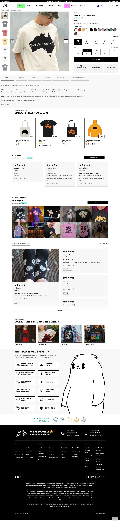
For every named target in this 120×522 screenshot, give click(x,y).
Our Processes (42, 457)
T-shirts (82, 491)
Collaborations (30, 457)
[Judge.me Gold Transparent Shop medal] (69, 419)
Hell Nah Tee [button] (66, 294)
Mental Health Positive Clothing (88, 458)
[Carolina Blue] (107, 29)
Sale (67, 5)
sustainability (80, 485)
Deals (81, 5)
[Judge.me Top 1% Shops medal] (76, 419)
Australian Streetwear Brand (87, 450)
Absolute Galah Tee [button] (67, 270)
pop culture (76, 491)
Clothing (28, 5)
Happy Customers (41, 452)
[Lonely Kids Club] (4, 5)
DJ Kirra (76, 13)
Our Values (41, 460)
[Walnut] (75, 33)
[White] (87, 29)
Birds (27, 454)
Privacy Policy (76, 451)
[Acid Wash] (95, 29)
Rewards (51, 454)
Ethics (50, 448)
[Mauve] (114, 29)
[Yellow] (83, 29)
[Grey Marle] (99, 29)
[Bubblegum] (103, 29)
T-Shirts (17, 448)
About (73, 5)
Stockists (51, 451)
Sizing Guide (64, 448)
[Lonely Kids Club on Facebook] (18, 477)
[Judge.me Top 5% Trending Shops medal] (83, 419)
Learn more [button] (95, 23)
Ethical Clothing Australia (100, 455)
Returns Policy (76, 448)
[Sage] (111, 29)
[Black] (91, 29)
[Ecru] (75, 29)
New (20, 5)
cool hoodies (87, 491)
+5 (50, 145)
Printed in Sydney (87, 465)
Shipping (63, 451)
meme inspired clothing (48, 494)
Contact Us (64, 457)
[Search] (108, 6)
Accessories (39, 5)
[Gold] (86, 144)
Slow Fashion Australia (99, 460)
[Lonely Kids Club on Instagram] (15, 477)
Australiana (29, 451)
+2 (96, 144)
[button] (66, 41)
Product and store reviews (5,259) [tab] (21, 243)
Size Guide (115, 47)
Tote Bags (28, 448)
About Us (40, 448)
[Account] (112, 6)
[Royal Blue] (46, 145)
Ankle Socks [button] (17, 303)
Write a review (94, 157)
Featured (50, 5)
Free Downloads (53, 457)
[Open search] (96, 243)
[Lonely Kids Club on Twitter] (21, 477)
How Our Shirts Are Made (100, 449)
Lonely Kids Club (23, 513)
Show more (59, 310)
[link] (96, 18)
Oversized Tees (19, 457)
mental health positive (71, 494)
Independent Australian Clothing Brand (100, 467)
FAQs (62, 454)
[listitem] (20, 214)
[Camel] (18, 144)
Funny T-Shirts (19, 454)
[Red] (79, 29)
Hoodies (17, 451)
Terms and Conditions (75, 455)
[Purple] (44, 145)
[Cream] (16, 144)
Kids (59, 5)
